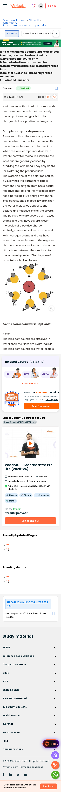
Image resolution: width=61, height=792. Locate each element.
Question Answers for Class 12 (40, 33)
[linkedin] (10, 775)
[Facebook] (3, 775)
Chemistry (10, 23)
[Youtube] (25, 775)
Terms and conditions (31, 766)
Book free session (41, 406)
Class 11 (34, 20)
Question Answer (14, 20)
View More (28, 383)
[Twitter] (18, 775)
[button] (12, 374)
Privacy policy (10, 766)
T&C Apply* (52, 399)
